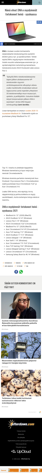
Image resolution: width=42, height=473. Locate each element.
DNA (27, 266)
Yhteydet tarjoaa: (21, 447)
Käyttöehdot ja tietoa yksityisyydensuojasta (21, 441)
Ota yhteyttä (21, 437)
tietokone (20, 266)
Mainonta (21, 434)
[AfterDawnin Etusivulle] (21, 2)
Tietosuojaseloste (21, 444)
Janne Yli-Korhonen (9, 44)
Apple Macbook (9, 266)
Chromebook (8, 263)
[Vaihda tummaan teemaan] (39, 2)
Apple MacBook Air (29, 263)
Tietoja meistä (21, 431)
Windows (18, 263)
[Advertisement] (21, 141)
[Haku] (34, 2)
